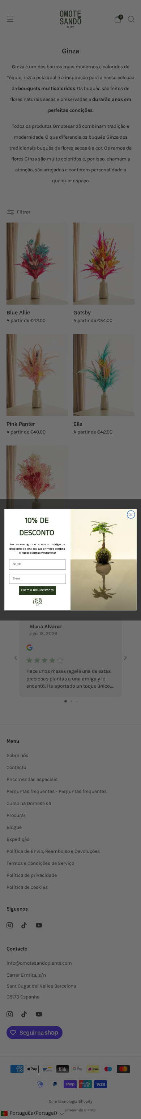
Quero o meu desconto (37, 590)
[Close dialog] (131, 514)
